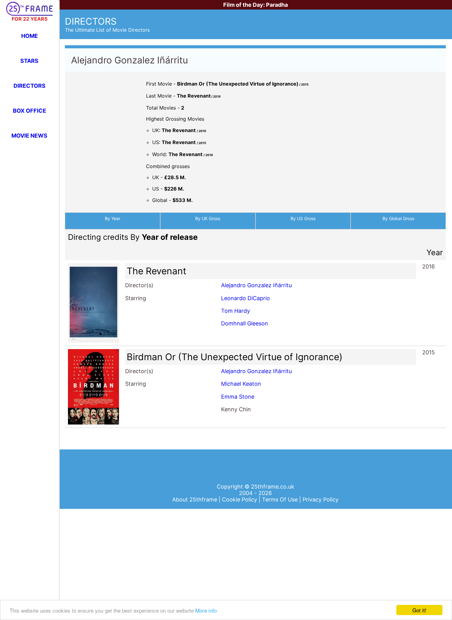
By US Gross (303, 218)
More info (206, 610)
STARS (29, 61)
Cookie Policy (240, 499)
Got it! (419, 610)
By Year (112, 218)
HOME (29, 36)
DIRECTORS (30, 86)
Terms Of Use (280, 499)
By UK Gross (207, 218)
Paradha (277, 5)
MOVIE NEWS (29, 135)
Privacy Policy (321, 499)
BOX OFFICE (29, 110)
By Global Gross (398, 218)
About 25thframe (195, 499)
